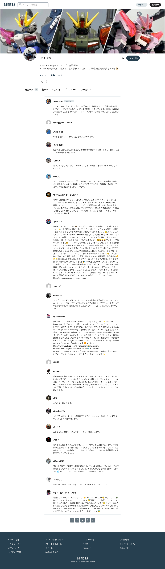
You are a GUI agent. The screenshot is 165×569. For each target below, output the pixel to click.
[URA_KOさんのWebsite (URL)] (47, 82)
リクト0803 (58, 145)
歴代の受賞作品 (51, 552)
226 (57, 74)
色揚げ (56, 440)
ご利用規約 (124, 540)
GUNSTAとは (13, 540)
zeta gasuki (58, 101)
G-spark (57, 371)
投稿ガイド (124, 548)
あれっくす (57, 221)
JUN (55, 398)
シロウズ (56, 286)
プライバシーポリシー (129, 544)
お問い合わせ (13, 548)
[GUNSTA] (9, 4)
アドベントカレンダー (54, 540)
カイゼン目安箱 (14, 552)
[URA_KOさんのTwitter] (42, 82)
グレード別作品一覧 (53, 544)
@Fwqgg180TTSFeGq (62, 122)
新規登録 (155, 4)
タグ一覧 (49, 548)
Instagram (86, 548)
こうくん (56, 427)
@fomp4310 (58, 461)
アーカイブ (86, 89)
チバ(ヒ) (56, 176)
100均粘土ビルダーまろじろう (65, 195)
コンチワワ (57, 479)
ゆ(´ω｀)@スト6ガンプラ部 (65, 492)
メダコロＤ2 (58, 132)
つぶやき (56, 89)
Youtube (85, 544)
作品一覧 (31, 89)
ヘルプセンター (14, 544)
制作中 (45, 89)
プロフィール (70, 89)
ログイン (141, 4)
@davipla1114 (59, 411)
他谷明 (56, 362)
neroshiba (57, 295)
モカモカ (56, 161)
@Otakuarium (59, 316)
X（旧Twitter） (88, 540)
